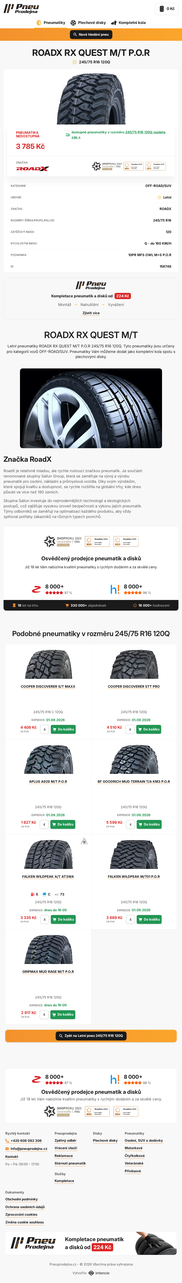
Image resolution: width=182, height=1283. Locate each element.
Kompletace (64, 1181)
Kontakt (11, 1157)
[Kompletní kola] (121, 1243)
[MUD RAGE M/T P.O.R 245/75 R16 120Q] (48, 951)
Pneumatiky (54, 22)
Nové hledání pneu (94, 34)
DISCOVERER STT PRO (134, 686)
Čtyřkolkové (135, 1156)
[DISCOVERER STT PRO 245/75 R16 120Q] (134, 666)
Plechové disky (92, 22)
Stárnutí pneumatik (70, 1163)
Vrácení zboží (66, 1148)
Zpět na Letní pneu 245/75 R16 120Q (94, 1036)
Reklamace (64, 1156)
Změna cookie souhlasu (24, 1222)
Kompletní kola (132, 22)
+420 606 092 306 (26, 1141)
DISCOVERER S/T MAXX (48, 686)
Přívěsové (133, 1171)
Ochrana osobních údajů (25, 1207)
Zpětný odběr (65, 1140)
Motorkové (133, 1148)
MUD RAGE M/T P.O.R (48, 972)
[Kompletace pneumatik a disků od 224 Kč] (91, 298)
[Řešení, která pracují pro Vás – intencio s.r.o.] (98, 1273)
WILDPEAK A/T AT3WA (48, 876)
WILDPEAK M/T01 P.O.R (134, 876)
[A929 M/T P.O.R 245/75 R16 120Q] (48, 761)
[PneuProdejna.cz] (21, 9)
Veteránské (134, 1163)
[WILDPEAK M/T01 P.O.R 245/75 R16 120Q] (134, 856)
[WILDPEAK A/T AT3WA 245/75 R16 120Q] (48, 856)
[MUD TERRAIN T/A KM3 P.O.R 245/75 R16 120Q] (134, 761)
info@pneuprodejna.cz (29, 1149)
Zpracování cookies (21, 1214)
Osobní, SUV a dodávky (144, 1140)
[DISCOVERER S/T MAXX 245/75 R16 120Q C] (48, 666)
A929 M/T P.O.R (48, 781)
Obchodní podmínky (21, 1199)
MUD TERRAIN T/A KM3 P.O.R (134, 781)
